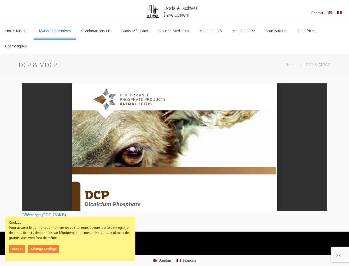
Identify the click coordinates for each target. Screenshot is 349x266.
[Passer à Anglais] (330, 13)
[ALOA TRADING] (174, 11)
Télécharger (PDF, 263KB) (44, 215)
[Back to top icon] (324, 255)
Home (290, 64)
